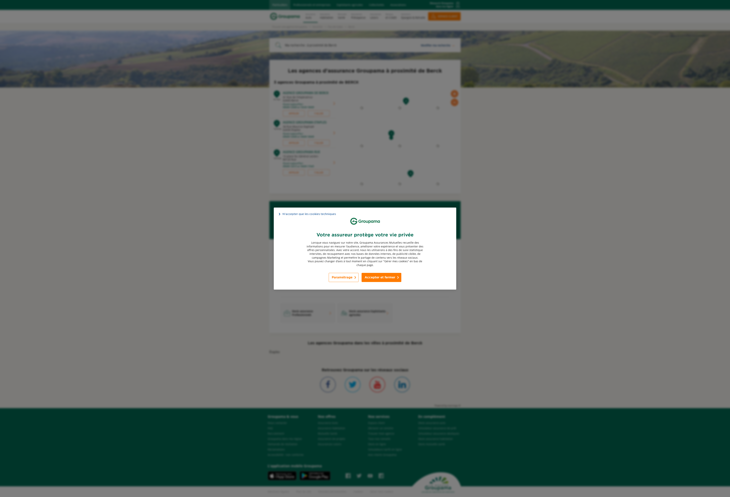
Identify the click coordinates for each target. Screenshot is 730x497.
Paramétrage (342, 277)
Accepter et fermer (380, 277)
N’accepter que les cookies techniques (309, 213)
